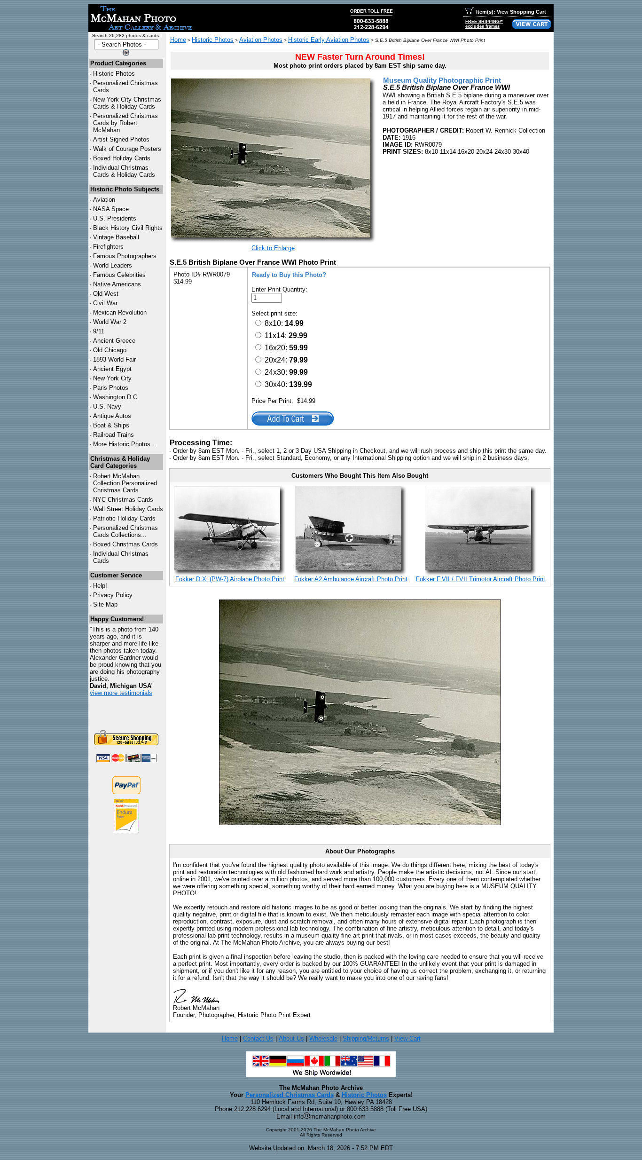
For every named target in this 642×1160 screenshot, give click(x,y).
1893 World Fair (114, 359)
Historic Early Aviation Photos (328, 39)
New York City (112, 378)
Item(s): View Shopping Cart (511, 12)
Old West (105, 293)
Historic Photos (114, 73)
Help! (100, 585)
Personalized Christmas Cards (289, 1094)
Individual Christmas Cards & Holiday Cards (124, 171)
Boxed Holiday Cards (121, 158)
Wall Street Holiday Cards (128, 509)
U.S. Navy (107, 406)
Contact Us (258, 1038)
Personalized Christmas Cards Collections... (125, 531)
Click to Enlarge (273, 248)
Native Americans (117, 284)
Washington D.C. (116, 397)
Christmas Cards (123, 499)
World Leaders (112, 265)
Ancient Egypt (112, 368)
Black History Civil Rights (128, 227)
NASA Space (111, 209)
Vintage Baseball (116, 237)
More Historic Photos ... (125, 444)
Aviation (104, 199)
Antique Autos (112, 415)
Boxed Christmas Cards (125, 544)
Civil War (105, 303)
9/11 (98, 331)
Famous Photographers (125, 256)
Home (178, 39)
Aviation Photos (260, 39)
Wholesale (323, 1038)
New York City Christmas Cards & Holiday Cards (127, 103)
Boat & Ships (111, 425)
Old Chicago (109, 350)
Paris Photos (110, 387)
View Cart (407, 1038)
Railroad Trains (113, 434)
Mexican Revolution (120, 312)
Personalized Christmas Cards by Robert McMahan (125, 123)
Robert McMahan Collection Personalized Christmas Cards (125, 483)
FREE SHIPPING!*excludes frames (484, 24)
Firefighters (108, 246)
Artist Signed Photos (121, 139)
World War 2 (109, 321)
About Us (291, 1038)
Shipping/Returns (366, 1038)
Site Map (105, 604)
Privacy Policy (113, 595)
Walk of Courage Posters (127, 148)
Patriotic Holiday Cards (124, 518)
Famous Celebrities (119, 274)
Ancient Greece (114, 340)
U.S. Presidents (114, 218)
